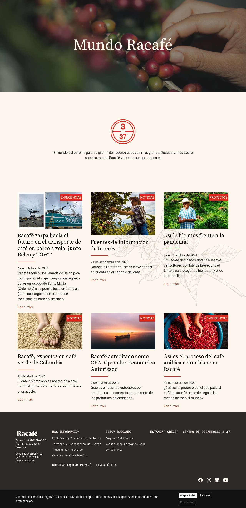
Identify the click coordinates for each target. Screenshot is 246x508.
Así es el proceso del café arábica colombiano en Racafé (194, 363)
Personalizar (187, 502)
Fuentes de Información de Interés (120, 245)
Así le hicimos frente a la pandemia (194, 238)
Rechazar (205, 495)
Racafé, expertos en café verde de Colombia (47, 359)
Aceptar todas (187, 495)
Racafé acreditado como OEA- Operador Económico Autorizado (123, 363)
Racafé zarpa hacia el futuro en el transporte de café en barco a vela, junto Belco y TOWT (49, 245)
